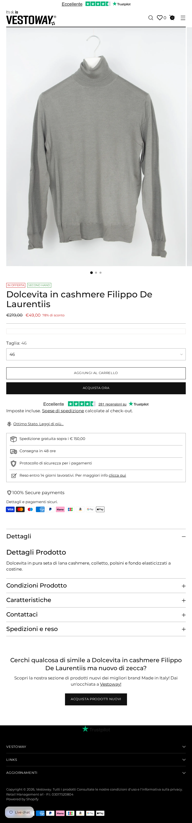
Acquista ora (96, 388)
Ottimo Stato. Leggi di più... (38, 424)
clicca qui (117, 475)
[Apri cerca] (151, 18)
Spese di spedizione (63, 410)
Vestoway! (110, 684)
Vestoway (43, 789)
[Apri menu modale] (183, 18)
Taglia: (16, 343)
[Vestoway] (31, 17)
